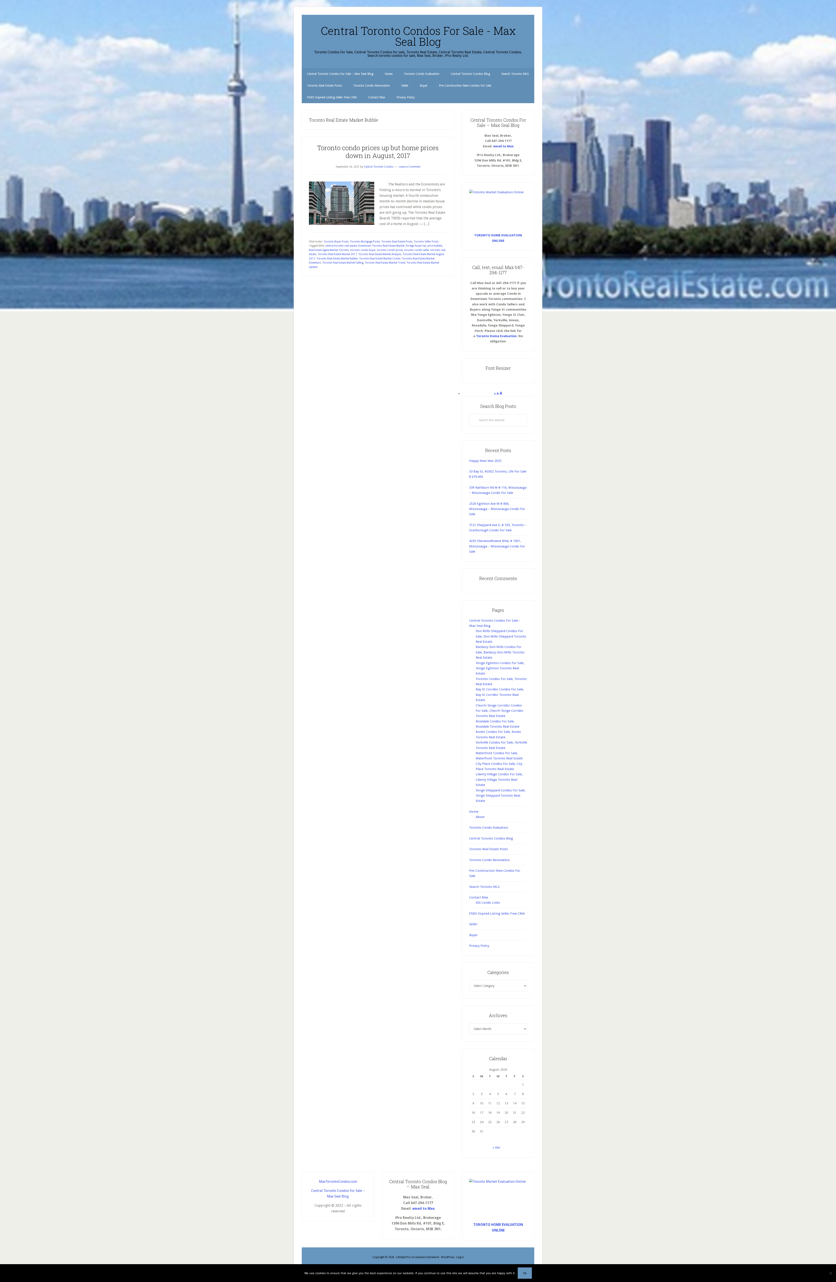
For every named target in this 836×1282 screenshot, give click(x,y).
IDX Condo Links (488, 903)
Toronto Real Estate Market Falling (342, 262)
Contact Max (478, 897)
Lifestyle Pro (403, 1257)
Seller (473, 924)
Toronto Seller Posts (426, 241)
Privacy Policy (479, 946)
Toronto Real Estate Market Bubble (337, 258)
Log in (460, 1257)
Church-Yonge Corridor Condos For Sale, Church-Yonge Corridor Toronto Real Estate (500, 710)
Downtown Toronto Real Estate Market (381, 245)
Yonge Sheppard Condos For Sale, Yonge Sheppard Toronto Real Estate (501, 795)
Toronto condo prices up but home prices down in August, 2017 (378, 151)
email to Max (503, 146)
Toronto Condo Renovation (489, 860)
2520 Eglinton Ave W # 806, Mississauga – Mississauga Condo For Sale (497, 509)
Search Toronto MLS (484, 887)
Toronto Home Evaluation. (496, 336)
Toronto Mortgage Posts (365, 241)
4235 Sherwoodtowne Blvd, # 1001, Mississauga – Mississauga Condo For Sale (497, 546)
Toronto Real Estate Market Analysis (379, 254)
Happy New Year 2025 (485, 461)
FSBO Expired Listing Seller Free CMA (497, 913)
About (480, 817)
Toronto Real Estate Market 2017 (337, 254)
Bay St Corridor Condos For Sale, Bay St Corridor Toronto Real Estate (500, 694)
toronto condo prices (390, 250)
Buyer (473, 935)
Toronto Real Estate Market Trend (385, 262)
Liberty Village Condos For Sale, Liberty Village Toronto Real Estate (499, 779)
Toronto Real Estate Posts (396, 241)
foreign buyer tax (416, 245)
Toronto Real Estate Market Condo (380, 258)
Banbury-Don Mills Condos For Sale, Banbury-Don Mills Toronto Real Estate (500, 652)
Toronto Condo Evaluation (488, 827)
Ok (525, 1273)
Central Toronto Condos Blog (491, 838)
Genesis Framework (427, 1257)
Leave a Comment (409, 166)
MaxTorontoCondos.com (338, 1181)
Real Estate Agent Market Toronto (329, 250)
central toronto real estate (341, 245)
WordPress (447, 1257)
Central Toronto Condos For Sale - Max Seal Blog (418, 36)
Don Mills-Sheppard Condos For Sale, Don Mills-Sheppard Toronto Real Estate (501, 636)
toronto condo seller (416, 250)
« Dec (496, 1147)
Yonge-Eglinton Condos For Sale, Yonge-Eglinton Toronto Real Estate (500, 668)
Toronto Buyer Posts (336, 241)
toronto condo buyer (363, 250)
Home (473, 812)
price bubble (435, 245)
